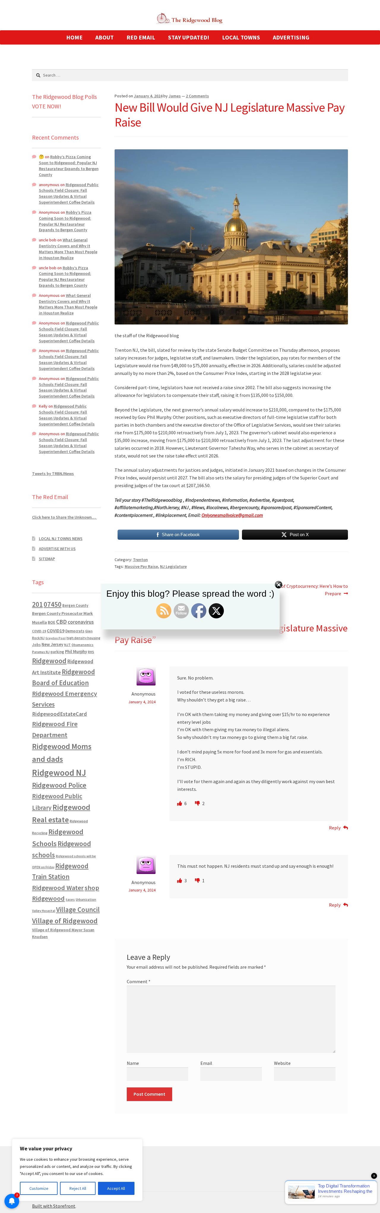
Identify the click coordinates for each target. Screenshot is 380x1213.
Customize (38, 1188)
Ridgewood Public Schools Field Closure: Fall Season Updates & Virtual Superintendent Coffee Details (69, 193)
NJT (67, 644)
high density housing (83, 638)
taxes (70, 899)
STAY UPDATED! (188, 37)
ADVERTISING (291, 37)
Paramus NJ (41, 652)
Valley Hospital (43, 911)
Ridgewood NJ (59, 772)
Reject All (77, 1188)
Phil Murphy (76, 651)
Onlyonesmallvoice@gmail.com (232, 515)
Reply (335, 828)
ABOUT (104, 37)
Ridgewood (49, 660)
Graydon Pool (55, 638)
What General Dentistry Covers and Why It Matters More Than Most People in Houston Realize (68, 248)
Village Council (78, 909)
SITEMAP (47, 558)
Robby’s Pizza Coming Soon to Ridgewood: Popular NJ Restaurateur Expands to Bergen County (69, 165)
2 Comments (197, 96)
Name (133, 1063)
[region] (77, 1170)
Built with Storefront (53, 1206)
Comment (139, 981)
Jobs (36, 644)
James (175, 96)
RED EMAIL (140, 37)
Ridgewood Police (59, 785)
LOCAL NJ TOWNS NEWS (61, 538)
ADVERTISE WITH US (57, 548)
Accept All (116, 1188)
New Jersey (52, 644)
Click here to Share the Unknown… (64, 517)
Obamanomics (83, 644)
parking (57, 651)
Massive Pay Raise (141, 566)
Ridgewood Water (58, 887)
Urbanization (86, 899)
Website (282, 1063)
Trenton (140, 559)
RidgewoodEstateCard (59, 713)
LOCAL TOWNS (241, 37)
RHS (91, 652)
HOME (74, 37)
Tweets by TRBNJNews (53, 473)
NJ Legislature (173, 566)
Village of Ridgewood (65, 920)
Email (206, 1063)
